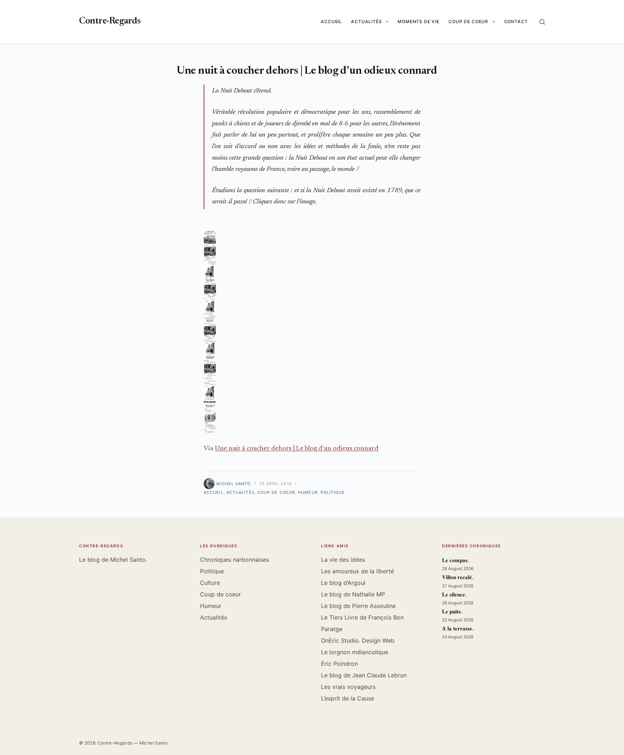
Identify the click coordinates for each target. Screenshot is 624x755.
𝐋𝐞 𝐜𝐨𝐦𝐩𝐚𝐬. (455, 561)
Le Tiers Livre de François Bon (362, 617)
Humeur (308, 492)
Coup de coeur (468, 21)
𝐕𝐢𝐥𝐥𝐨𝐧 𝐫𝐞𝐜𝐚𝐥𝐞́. (457, 578)
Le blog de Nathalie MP (353, 594)
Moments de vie (418, 21)
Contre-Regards (109, 21)
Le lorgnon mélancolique (354, 652)
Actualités (366, 21)
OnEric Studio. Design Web (357, 640)
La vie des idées (343, 559)
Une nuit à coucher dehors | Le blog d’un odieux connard (296, 448)
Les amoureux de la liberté (357, 571)
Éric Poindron (339, 663)
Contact (516, 21)
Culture (210, 582)
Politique (333, 492)
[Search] (542, 22)
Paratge (331, 629)
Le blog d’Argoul (343, 582)
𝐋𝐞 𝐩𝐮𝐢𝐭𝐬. (452, 612)
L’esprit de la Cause (347, 698)
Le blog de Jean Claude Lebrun (364, 675)
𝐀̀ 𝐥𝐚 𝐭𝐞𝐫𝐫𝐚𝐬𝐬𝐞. (458, 629)
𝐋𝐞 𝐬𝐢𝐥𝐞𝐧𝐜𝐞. (454, 595)
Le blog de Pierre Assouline (358, 605)
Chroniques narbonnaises (234, 559)
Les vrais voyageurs (348, 686)
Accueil (331, 21)
